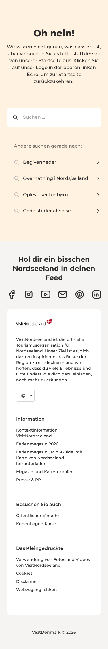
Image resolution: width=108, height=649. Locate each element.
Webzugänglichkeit (36, 589)
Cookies (24, 573)
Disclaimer (27, 581)
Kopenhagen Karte (36, 523)
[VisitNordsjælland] (34, 322)
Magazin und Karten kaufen (45, 471)
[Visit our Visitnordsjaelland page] (46, 294)
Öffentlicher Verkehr (37, 515)
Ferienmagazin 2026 (37, 444)
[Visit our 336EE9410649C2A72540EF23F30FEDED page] (63, 294)
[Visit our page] (12, 294)
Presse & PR (28, 479)
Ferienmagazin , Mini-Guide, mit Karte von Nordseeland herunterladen (49, 457)
